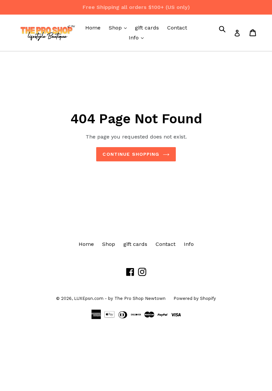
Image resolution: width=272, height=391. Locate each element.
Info (138, 37)
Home (93, 28)
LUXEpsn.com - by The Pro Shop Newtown (120, 298)
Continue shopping (130, 154)
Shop (119, 27)
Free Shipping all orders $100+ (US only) (136, 7)
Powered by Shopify (194, 298)
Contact (177, 28)
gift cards (147, 28)
